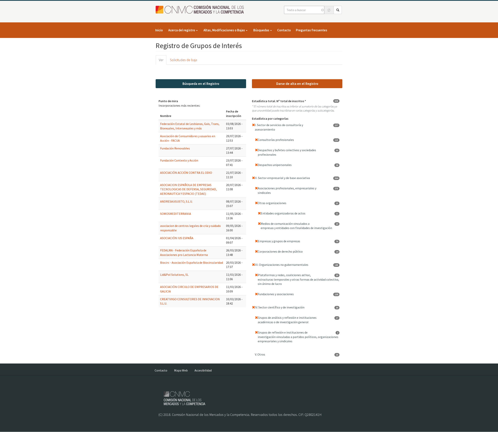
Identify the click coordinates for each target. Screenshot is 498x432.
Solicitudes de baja (183, 60)
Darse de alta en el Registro (297, 83)
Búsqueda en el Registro (200, 83)
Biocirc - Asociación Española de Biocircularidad (191, 262)
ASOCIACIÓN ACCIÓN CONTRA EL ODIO (186, 173)
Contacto (284, 30)
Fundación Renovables (175, 148)
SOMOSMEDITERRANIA (175, 214)
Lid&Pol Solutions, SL (174, 275)
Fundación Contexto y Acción (179, 160)
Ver (161, 60)
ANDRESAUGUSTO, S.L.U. (176, 201)
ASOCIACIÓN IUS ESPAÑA (176, 238)
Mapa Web (181, 370)
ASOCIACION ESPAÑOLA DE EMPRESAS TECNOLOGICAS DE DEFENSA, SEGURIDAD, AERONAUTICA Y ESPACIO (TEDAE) (188, 189)
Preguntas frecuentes (311, 30)
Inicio (159, 30)
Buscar (338, 10)
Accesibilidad (203, 370)
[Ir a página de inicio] (201, 10)
